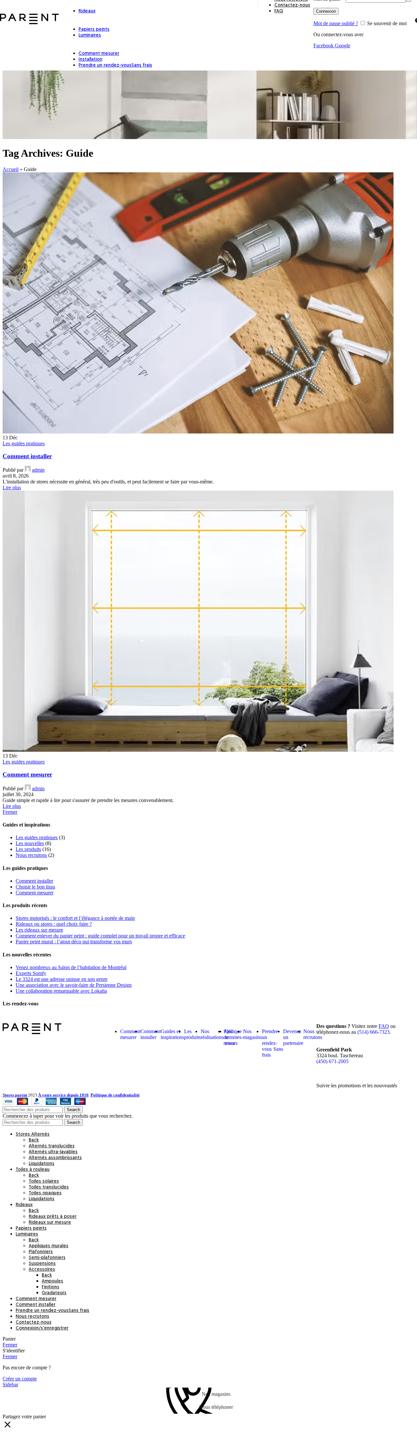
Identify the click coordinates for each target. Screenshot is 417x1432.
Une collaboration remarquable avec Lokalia (61, 991)
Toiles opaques (45, 1193)
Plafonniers (41, 1252)
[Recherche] (410, 19)
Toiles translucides (49, 1187)
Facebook (324, 45)
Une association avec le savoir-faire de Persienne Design (74, 985)
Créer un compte (20, 1378)
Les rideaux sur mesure (39, 930)
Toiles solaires (44, 1181)
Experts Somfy (31, 973)
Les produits (28, 849)
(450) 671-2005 (332, 1061)
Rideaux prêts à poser (53, 1216)
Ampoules (52, 1281)
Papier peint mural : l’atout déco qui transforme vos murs (74, 941)
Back (34, 1140)
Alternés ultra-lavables (53, 1152)
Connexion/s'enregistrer (42, 1328)
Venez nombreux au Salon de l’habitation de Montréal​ (71, 967)
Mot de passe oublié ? (335, 23)
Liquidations (41, 1163)
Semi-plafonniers (47, 1257)
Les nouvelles (30, 843)
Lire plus (12, 487)
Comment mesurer (27, 774)
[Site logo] (29, 24)
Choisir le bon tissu (35, 886)
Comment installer (27, 456)
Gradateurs (54, 1293)
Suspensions (42, 1263)
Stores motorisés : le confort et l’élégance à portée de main (75, 918)
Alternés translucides (52, 1146)
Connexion (326, 11)
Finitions (50, 1287)
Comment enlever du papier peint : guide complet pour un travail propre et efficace (100, 935)
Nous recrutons (31, 855)
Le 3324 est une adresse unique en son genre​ (62, 979)
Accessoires (42, 1269)
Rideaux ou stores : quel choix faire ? (54, 924)
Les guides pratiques (24, 443)
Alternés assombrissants (55, 1158)
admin (38, 470)
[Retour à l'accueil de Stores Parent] (32, 1032)
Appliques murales (48, 1246)
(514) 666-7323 (373, 1032)
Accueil (11, 169)
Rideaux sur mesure (50, 1222)
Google (342, 45)
